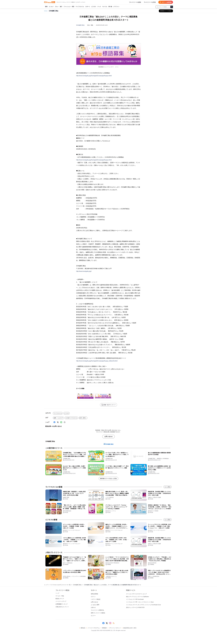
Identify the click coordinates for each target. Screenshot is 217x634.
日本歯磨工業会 (80, 25)
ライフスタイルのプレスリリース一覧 (60, 584)
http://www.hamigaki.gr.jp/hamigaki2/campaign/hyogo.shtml (94, 75)
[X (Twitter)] (58, 422)
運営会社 (83, 628)
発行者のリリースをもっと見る (108, 478)
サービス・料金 (60, 596)
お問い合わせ (108, 436)
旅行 (61, 6)
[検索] (171, 7)
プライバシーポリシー (115, 628)
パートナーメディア (61, 601)
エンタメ (51, 6)
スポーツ (87, 6)
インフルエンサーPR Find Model (135, 599)
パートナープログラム (94, 628)
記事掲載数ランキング (61, 604)
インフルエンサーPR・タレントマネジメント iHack (140, 602)
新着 (46, 6)
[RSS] (114, 623)
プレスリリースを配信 (135, 2)
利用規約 (104, 628)
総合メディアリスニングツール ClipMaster (137, 596)
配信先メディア (60, 598)
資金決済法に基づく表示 (129, 628)
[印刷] (64, 422)
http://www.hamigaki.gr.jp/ (83, 271)
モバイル (104, 6)
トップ (46, 584)
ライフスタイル (80, 6)
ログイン (93, 596)
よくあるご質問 (95, 604)
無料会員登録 (94, 594)
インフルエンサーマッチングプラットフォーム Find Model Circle (143, 604)
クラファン (116, 6)
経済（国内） (83, 418)
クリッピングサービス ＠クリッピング (136, 594)
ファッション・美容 (69, 6)
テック (99, 6)
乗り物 (110, 6)
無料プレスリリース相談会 (98, 613)
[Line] (61, 422)
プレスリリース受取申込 (97, 610)
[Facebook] (54, 422)
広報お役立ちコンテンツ (62, 606)
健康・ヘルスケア (58, 418)
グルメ (56, 6)
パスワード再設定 (95, 599)
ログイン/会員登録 (167, 2)
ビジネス (93, 6)
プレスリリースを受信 (150, 2)
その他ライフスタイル (71, 418)
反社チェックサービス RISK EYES (135, 607)
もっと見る (167, 487)
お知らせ (93, 607)
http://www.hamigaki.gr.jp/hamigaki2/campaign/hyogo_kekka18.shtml (96, 361)
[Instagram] (110, 623)
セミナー (93, 615)
